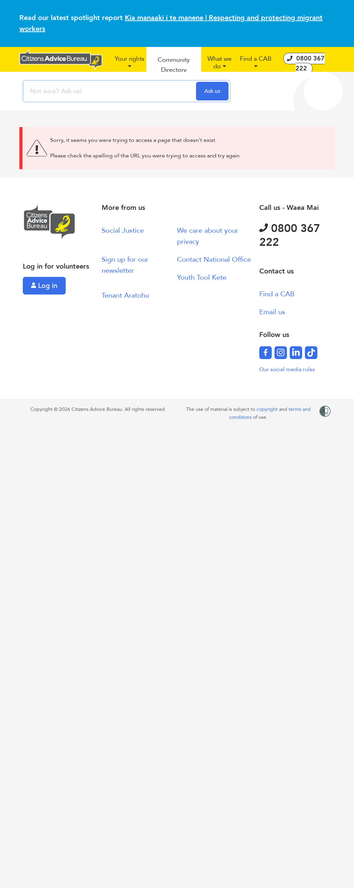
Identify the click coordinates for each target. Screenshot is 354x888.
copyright (268, 409)
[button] (129, 65)
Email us (272, 312)
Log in (46, 285)
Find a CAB (277, 294)
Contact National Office (214, 259)
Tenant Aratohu (125, 295)
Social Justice (123, 230)
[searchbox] (110, 91)
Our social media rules (287, 369)
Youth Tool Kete (201, 277)
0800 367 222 (289, 235)
